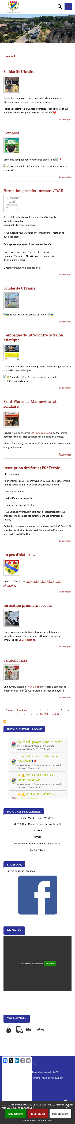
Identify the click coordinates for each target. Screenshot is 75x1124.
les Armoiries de (36, 580)
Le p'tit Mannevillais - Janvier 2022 (41, 1072)
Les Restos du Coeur (41, 432)
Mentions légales (11, 1095)
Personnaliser (60, 1113)
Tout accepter (16, 1113)
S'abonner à (4, 721)
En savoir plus (65, 119)
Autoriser (50, 963)
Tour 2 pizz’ (33, 686)
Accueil (10, 56)
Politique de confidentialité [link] (37, 1120)
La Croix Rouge (27, 639)
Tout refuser (38, 1113)
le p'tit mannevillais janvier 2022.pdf (46, 1077)
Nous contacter (10, 1088)
